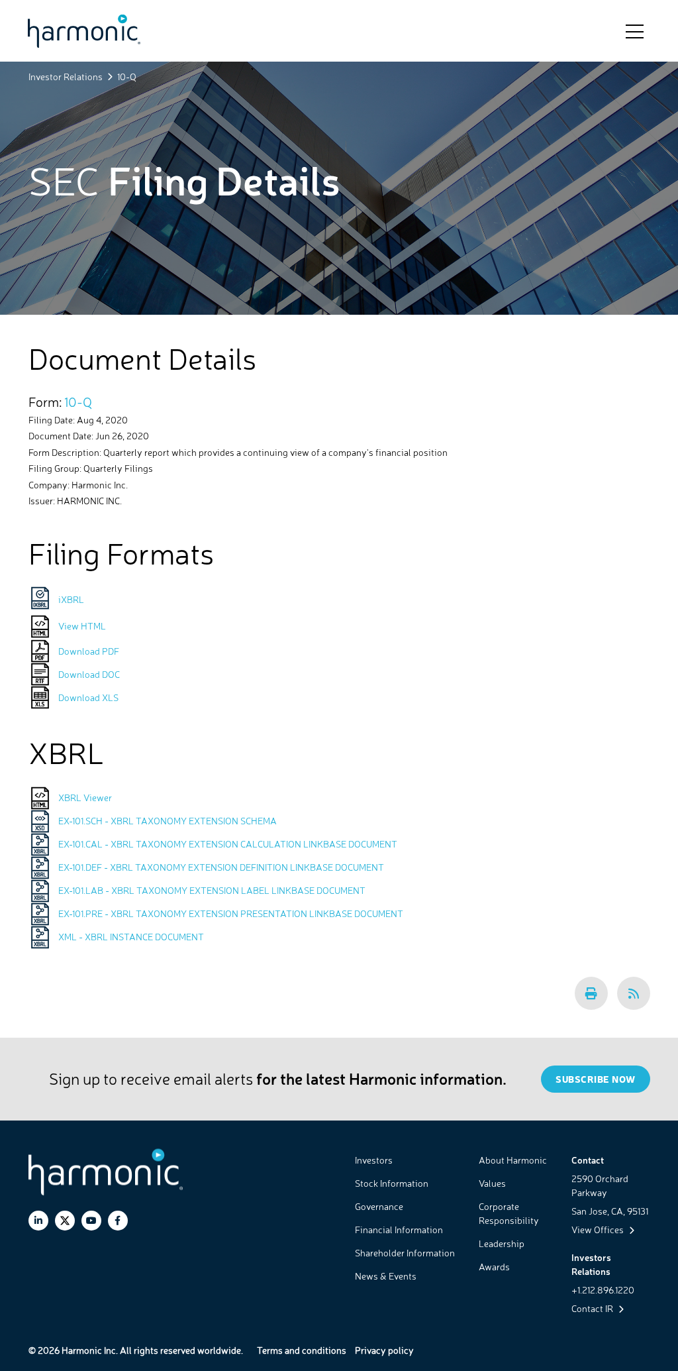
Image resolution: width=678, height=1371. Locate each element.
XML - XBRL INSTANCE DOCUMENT (131, 936)
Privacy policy (384, 1350)
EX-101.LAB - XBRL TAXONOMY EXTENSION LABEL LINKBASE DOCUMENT (211, 890)
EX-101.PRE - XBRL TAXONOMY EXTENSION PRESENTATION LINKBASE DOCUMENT (230, 913)
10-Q (78, 402)
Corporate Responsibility (509, 1213)
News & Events (385, 1276)
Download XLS (88, 697)
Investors (374, 1160)
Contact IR (593, 1308)
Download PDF (88, 651)
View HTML (82, 625)
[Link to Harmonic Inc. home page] (84, 31)
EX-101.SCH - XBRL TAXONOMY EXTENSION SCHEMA (167, 820)
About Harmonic (513, 1160)
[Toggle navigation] (634, 30)
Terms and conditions (301, 1350)
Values (492, 1183)
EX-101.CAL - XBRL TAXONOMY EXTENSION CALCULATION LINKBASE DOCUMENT (227, 844)
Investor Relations (65, 76)
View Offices (598, 1229)
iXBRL (71, 599)
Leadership (501, 1243)
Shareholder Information (405, 1252)
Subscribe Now (596, 1079)
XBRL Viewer (85, 797)
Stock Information (391, 1183)
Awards (494, 1266)
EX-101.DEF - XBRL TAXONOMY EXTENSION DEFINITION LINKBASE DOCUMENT (221, 867)
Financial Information (399, 1229)
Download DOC (89, 674)
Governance (379, 1206)
